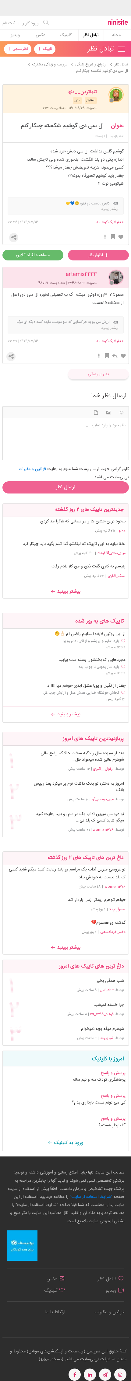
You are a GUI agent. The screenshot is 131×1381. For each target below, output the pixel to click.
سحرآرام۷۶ (117, 909)
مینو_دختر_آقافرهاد (111, 553)
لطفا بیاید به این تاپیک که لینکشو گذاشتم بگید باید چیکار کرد (74, 544)
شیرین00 (107, 1038)
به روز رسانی (98, 374)
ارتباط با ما (54, 1312)
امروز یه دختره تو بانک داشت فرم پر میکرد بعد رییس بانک (79, 787)
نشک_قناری (117, 576)
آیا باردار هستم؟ (112, 1125)
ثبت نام (8, 23)
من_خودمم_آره (102, 799)
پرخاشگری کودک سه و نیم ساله (99, 1079)
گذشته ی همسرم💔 (108, 922)
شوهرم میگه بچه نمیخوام (102, 1029)
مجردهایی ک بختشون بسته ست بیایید (92, 660)
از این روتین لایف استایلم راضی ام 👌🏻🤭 (90, 634)
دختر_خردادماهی (113, 932)
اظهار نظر (96, 255)
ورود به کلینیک (68, 1143)
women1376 (103, 829)
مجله (116, 35)
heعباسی (107, 990)
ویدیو (15, 35)
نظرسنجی (19, 49)
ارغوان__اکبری (103, 769)
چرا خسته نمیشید (109, 1005)
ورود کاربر (31, 23)
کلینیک (66, 35)
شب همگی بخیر (110, 981)
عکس (40, 35)
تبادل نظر (91, 35)
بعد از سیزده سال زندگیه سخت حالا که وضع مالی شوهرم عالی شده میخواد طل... (82, 756)
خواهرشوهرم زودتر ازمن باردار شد (97, 900)
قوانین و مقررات (109, 1312)
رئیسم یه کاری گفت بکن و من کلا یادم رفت (88, 566)
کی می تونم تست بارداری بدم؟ (99, 1102)
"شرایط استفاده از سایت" (90, 1197)
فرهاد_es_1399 (102, 1014)
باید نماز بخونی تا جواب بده (99, 667)
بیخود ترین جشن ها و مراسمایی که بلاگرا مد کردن (83, 521)
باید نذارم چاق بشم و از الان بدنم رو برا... (89, 641)
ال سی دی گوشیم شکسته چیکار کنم (62, 126)
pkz (122, 530)
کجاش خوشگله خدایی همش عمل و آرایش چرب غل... (80, 693)
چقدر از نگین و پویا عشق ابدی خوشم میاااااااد (86, 686)
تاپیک (46, 49)
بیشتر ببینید (67, 592)
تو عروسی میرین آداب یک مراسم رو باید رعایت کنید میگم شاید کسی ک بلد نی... (80, 817)
